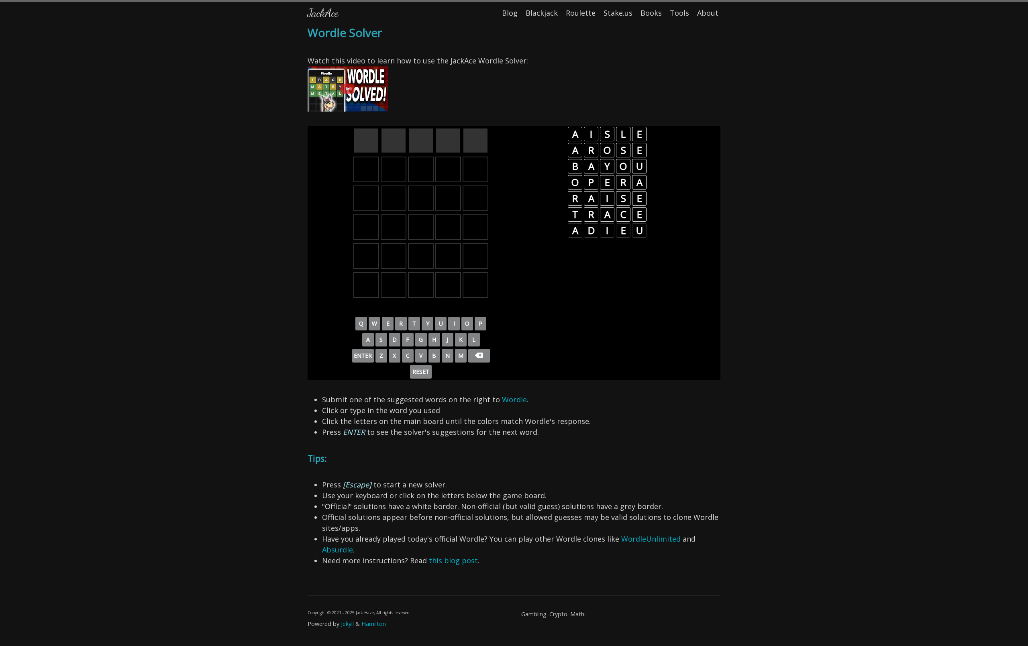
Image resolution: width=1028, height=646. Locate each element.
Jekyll (347, 624)
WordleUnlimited (651, 539)
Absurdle (337, 549)
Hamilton (373, 624)
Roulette (581, 13)
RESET (420, 371)
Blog (510, 13)
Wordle (514, 399)
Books (651, 13)
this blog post (453, 560)
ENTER (363, 355)
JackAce (323, 13)
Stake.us (618, 13)
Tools (679, 13)
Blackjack (542, 13)
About (707, 13)
